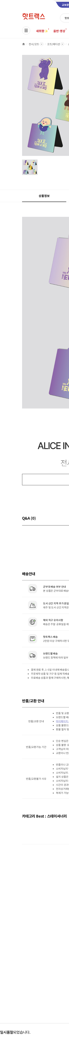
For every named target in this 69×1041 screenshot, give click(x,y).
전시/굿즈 (34, 44)
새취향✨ (42, 31)
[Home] (23, 44)
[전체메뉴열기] (26, 30)
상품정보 (44, 196)
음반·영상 (59, 31)
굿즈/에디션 (53, 44)
